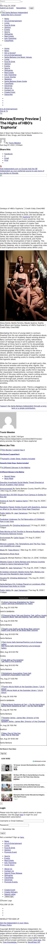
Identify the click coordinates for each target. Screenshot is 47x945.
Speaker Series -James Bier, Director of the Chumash (23, 721)
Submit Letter (10, 894)
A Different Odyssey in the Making (12, 472)
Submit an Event (7, 8)
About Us (8, 88)
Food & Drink (9, 25)
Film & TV (4, 111)
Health (3, 568)
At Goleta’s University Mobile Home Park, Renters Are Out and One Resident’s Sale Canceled (22, 573)
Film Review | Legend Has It (9, 454)
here (21, 815)
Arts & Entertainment (13, 21)
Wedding (8, 79)
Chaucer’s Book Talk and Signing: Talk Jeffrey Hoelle (23, 617)
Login (31, 8)
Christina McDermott (21, 525)
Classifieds (8, 40)
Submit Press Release (13, 873)
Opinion (7, 27)
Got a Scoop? (15, 15)
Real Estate (9, 36)
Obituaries (8, 34)
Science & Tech (6, 501)
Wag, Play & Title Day (10, 735)
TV (1, 113)
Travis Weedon (15, 143)
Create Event (9, 92)
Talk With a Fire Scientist (11, 661)
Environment (5, 538)
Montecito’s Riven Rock (9, 554)
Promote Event (10, 852)
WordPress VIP (34, 942)
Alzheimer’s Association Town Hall (15, 675)
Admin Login (9, 896)
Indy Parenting (10, 38)
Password (4, 825)
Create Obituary (11, 892)
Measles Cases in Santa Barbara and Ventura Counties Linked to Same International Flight (22, 563)
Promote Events (11, 882)
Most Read (8, 478)
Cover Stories (10, 77)
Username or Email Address (11, 821)
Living (6, 23)
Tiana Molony (13, 550)
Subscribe (5, 15)
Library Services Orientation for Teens (17, 603)
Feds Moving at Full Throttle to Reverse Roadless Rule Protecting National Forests (22, 532)
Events (7, 29)
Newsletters (21, 8)
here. (22, 837)
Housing (3, 578)
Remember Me (8, 829)
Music (2, 550)
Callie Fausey (19, 538)
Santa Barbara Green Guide (15, 81)
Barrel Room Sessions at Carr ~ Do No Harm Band (22, 706)
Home (6, 48)
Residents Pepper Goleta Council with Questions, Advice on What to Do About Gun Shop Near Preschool (23, 508)
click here (37, 940)
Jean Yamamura (20, 513)
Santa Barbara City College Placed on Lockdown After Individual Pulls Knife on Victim (22, 585)
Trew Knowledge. (10, 942)
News (6, 19)
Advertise (8, 86)
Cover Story (9, 865)
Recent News (9, 476)
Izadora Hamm (22, 501)
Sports (7, 32)
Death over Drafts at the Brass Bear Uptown (19, 630)
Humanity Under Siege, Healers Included (14, 463)
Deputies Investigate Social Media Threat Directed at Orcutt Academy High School (22, 483)
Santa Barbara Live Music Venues (18, 57)
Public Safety (5, 513)
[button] (23, 768)
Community (5, 525)
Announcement (6, 488)
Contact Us (9, 90)
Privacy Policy (6, 925)
